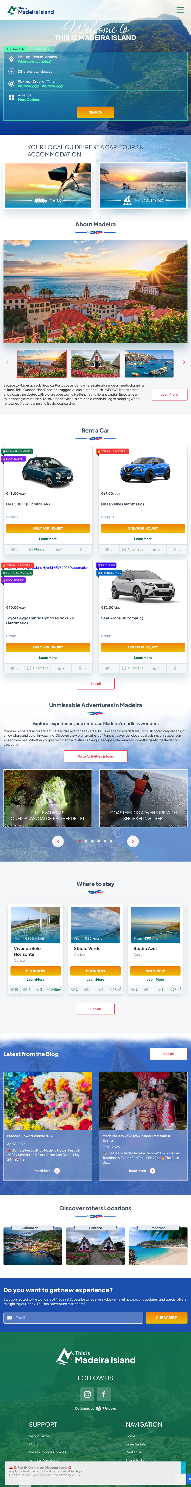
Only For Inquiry (48, 528)
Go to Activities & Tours (95, 756)
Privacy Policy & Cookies (47, 1452)
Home (130, 1436)
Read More (42, 1170)
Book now (35, 971)
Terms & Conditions (43, 1460)
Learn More (169, 394)
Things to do (135, 1460)
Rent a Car (133, 1452)
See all (95, 683)
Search (95, 112)
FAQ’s (33, 1444)
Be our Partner (40, 1436)
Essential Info (136, 1444)
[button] (184, 362)
